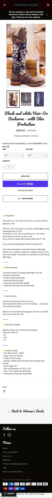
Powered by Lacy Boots (23, 480)
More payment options (25, 190)
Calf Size (29, 149)
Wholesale (6, 460)
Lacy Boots (11, 480)
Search (5, 448)
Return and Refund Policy (13, 471)
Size (4, 149)
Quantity (6, 161)
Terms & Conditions (10, 452)
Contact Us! (7, 456)
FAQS (5, 468)
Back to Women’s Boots (27, 411)
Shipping (17, 136)
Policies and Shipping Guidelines (15, 464)
